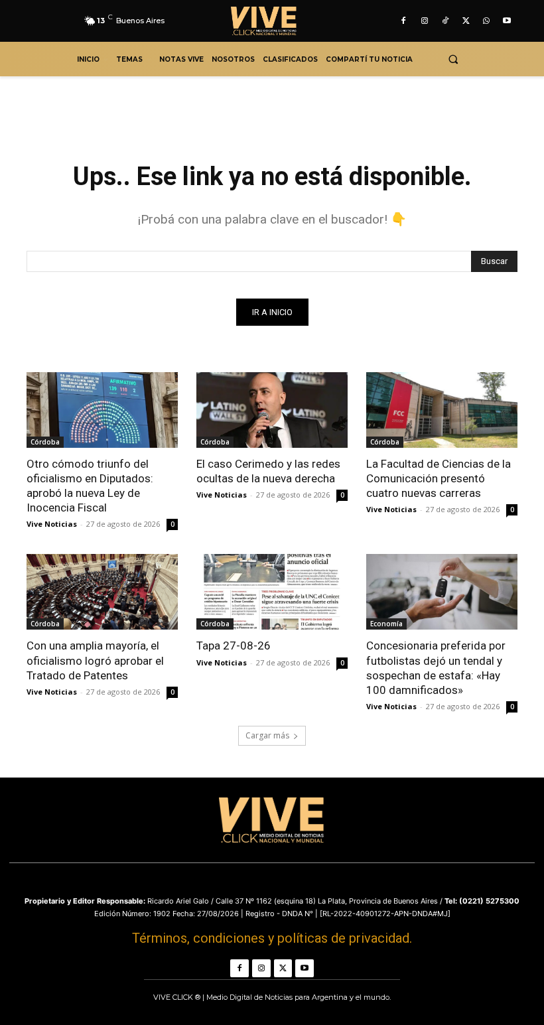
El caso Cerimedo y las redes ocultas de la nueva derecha (268, 471)
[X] (465, 21)
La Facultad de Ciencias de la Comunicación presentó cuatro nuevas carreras (438, 478)
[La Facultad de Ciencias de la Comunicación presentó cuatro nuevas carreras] (441, 410)
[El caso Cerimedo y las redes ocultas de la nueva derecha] (272, 410)
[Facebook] (403, 21)
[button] (453, 59)
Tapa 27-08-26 (233, 645)
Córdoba (45, 441)
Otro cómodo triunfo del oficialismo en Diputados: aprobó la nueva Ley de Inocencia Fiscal (90, 485)
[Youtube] (507, 21)
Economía (386, 623)
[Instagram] (424, 21)
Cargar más (267, 735)
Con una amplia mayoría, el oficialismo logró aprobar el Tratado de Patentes (95, 660)
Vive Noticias (52, 524)
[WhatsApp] (486, 21)
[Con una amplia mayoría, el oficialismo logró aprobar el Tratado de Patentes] (102, 592)
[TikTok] (445, 21)
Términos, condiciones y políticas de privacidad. (272, 938)
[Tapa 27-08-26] (272, 592)
